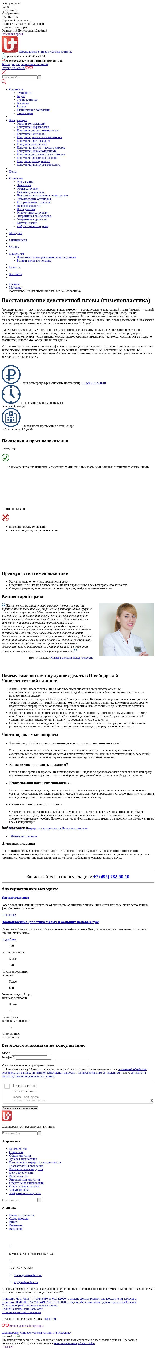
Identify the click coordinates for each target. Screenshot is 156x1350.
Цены (13, 171)
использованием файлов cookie (74, 1343)
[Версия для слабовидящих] (29, 68)
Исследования (26, 209)
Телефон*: (8, 1057)
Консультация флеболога (33, 127)
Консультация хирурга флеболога (38, 164)
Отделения (16, 178)
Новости (14, 267)
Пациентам (16, 253)
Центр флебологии (29, 205)
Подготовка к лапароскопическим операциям (46, 257)
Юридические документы (33, 109)
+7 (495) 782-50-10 (94, 383)
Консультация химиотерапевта (37, 151)
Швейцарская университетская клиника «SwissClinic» (37, 1332)
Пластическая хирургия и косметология (42, 195)
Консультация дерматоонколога (37, 157)
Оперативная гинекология (34, 216)
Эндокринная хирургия (32, 212)
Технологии (24, 92)
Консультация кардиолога (33, 161)
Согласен (8, 1346)
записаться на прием (34, 64)
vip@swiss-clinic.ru (26, 1282)
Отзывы (14, 246)
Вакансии (23, 103)
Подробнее (9, 914)
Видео (21, 96)
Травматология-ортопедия (34, 198)
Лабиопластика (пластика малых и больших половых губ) (50, 922)
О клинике (16, 89)
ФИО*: (6, 1053)
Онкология (24, 185)
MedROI (50, 1318)
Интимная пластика (24, 836)
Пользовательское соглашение (21, 1312)
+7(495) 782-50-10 (13, 68)
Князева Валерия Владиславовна (71, 657)
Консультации (18, 120)
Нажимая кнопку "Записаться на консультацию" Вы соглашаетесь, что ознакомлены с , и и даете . (74, 1073)
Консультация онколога (32, 144)
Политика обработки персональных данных (30, 1305)
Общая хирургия (27, 188)
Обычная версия (12, 34)
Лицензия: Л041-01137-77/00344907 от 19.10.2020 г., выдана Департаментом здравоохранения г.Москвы (69, 1302)
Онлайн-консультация (31, 123)
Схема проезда (18, 1218)
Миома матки (25, 181)
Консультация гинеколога (33, 140)
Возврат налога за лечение (34, 260)
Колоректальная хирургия (33, 202)
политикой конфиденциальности (53, 1072)
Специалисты (18, 240)
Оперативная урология (32, 219)
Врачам (21, 106)
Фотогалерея (25, 113)
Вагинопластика (15, 897)
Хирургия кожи (27, 222)
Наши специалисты (22, 1215)
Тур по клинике (27, 99)
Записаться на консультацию (20, 1108)
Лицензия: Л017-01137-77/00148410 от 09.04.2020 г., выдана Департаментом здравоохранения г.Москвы (69, 1298)
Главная (14, 284)
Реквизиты (16, 1225)
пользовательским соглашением (99, 1072)
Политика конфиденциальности (22, 1308)
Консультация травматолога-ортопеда (41, 154)
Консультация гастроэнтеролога (37, 130)
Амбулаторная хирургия (32, 226)
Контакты (15, 274)
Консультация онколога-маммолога (39, 137)
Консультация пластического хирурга (41, 147)
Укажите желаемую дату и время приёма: (28, 1065)
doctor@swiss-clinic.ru (28, 1275)
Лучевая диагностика (31, 192)
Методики (15, 233)
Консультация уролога (31, 133)
